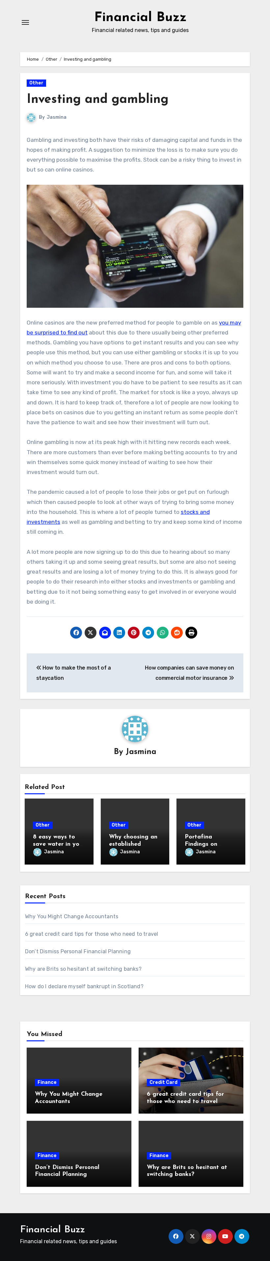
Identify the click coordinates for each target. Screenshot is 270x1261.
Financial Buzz (140, 17)
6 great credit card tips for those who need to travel (91, 934)
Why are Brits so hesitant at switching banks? (83, 969)
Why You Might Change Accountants (71, 916)
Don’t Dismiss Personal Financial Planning (78, 951)
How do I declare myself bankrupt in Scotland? (84, 986)
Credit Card (163, 1082)
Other (36, 83)
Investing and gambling (98, 99)
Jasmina (57, 117)
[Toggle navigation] (25, 22)
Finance (47, 1082)
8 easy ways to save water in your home (59, 844)
